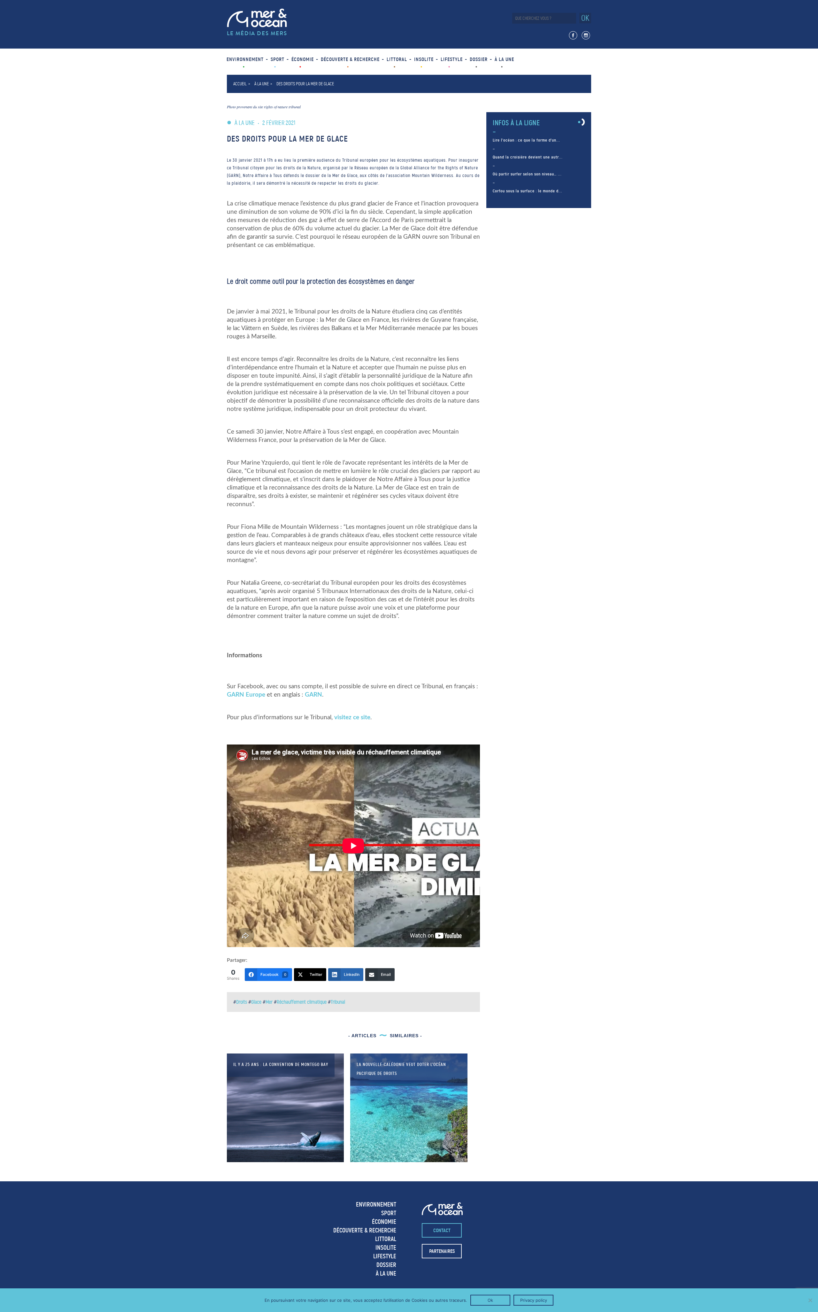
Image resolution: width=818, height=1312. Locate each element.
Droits (241, 1002)
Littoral (397, 59)
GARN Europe (246, 695)
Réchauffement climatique (302, 1002)
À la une (504, 59)
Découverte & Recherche (350, 59)
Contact (442, 1230)
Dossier (479, 59)
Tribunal (338, 1002)
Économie (302, 59)
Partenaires (442, 1251)
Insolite (424, 59)
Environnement (245, 59)
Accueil (240, 84)
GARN (313, 695)
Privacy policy (533, 1300)
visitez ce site (352, 717)
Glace (256, 1002)
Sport (277, 59)
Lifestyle (452, 59)
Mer (269, 1002)
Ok (490, 1300)
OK (585, 18)
